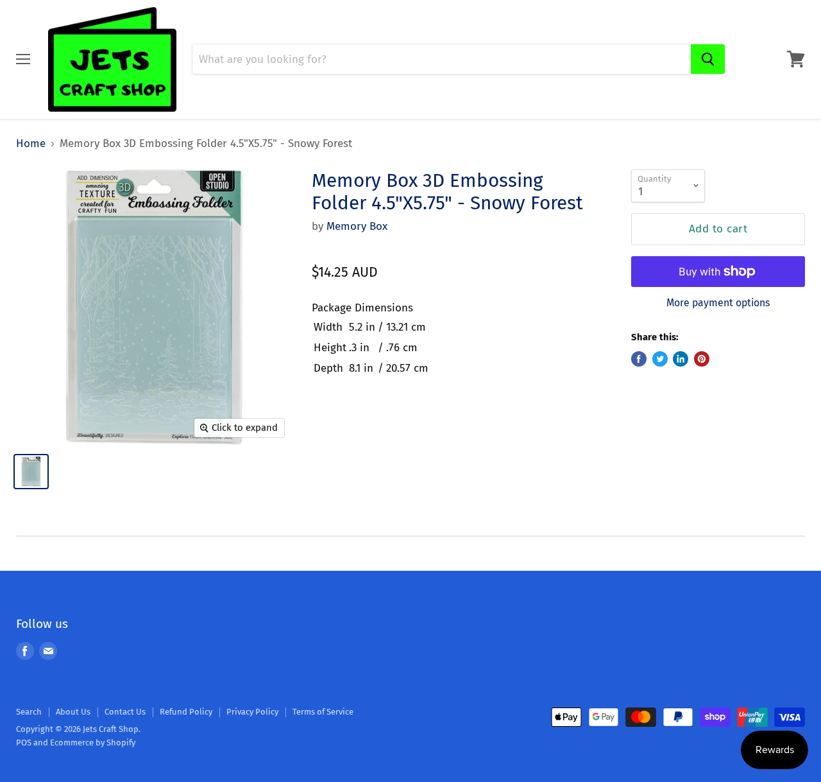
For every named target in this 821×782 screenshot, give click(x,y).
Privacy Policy (252, 712)
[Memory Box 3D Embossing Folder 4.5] (31, 471)
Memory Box (356, 226)
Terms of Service (322, 712)
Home (31, 143)
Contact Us (125, 712)
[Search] (708, 59)
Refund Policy (186, 712)
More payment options (718, 303)
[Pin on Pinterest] (701, 359)
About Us (73, 712)
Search (29, 712)
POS (23, 742)
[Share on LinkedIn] (680, 359)
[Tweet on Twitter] (660, 359)
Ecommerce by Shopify (92, 742)
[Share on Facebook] (639, 359)
